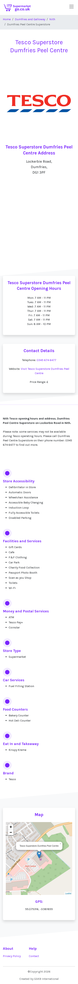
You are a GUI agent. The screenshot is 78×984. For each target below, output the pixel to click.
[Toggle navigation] (71, 6)
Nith (52, 19)
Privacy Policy (12, 956)
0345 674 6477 (46, 360)
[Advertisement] (39, 232)
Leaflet (68, 893)
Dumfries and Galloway (30, 19)
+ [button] (11, 827)
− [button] (11, 832)
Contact (34, 956)
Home (7, 19)
